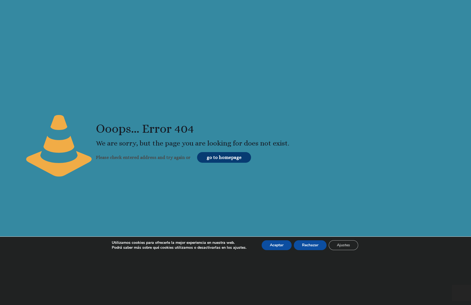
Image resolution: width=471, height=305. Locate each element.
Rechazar (310, 245)
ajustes (239, 247)
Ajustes (343, 245)
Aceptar (276, 245)
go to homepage (224, 157)
